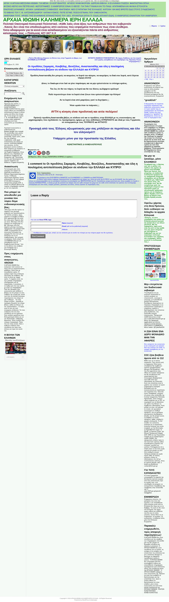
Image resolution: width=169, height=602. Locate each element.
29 (157, 77)
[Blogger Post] (44, 153)
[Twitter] (35, 153)
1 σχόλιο (68, 157)
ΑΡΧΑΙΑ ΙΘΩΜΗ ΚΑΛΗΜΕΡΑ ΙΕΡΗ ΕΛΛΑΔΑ (53, 19)
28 (154, 77)
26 (148, 77)
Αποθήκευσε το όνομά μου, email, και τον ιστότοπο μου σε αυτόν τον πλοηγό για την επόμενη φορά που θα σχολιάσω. (73, 233)
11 (145, 73)
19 (148, 75)
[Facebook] (30, 153)
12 (148, 73)
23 (160, 75)
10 (163, 70)
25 (145, 77)
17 (163, 73)
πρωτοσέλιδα (154, 280)
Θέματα (154, 26)
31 (163, 77)
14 (154, 73)
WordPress (85, 600)
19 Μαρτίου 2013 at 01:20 (45, 175)
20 (151, 75)
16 (160, 73)
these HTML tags (45, 220)
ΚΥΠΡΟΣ (61, 157)
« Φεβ (146, 79)
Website (64, 229)
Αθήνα (6, 61)
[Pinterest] (39, 153)
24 (163, 75)
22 (157, 75)
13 (151, 73)
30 (160, 77)
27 (151, 77)
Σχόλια (162, 26)
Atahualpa (94, 600)
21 (154, 75)
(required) (67, 223)
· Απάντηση (59, 175)
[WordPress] (48, 153)
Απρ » (151, 79)
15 (157, 73)
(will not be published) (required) (75, 226)
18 (145, 75)
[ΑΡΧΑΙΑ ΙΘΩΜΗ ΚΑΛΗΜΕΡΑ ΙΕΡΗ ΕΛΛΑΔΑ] (84, 45)
